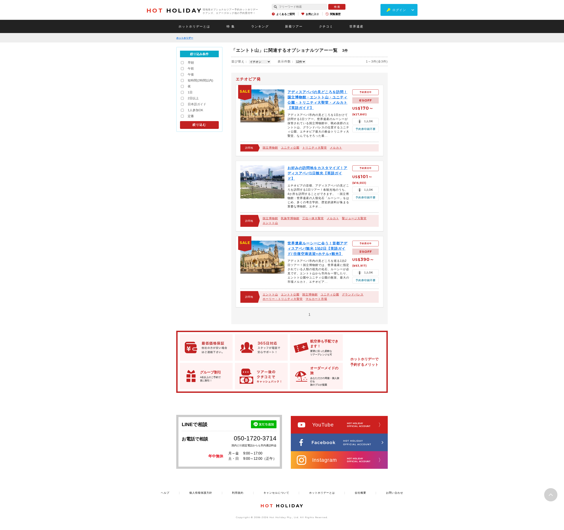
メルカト (336, 147)
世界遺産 (356, 26)
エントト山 (270, 223)
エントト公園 (290, 294)
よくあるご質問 (285, 14)
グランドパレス (353, 294)
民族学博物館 (290, 218)
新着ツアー (294, 26)
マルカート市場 (316, 299)
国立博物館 (270, 147)
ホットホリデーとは (194, 26)
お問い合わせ (394, 492)
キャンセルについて (276, 492)
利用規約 (237, 492)
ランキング (260, 26)
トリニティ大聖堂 (314, 147)
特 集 (230, 26)
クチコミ (326, 26)
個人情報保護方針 (200, 492)
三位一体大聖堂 (313, 218)
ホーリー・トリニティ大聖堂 (283, 299)
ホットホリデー (184, 38)
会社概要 (360, 492)
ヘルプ (165, 492)
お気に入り (312, 14)
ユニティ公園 (290, 147)
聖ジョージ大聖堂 (354, 218)
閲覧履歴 (335, 14)
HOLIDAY (174, 10)
